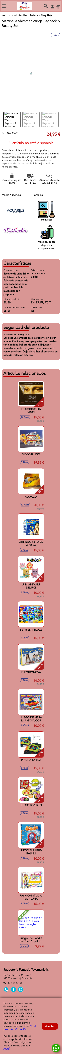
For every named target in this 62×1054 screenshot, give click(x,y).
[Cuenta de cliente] (52, 6)
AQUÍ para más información (19, 1027)
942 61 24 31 (15, 983)
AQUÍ (6, 1049)
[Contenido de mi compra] (58, 6)
